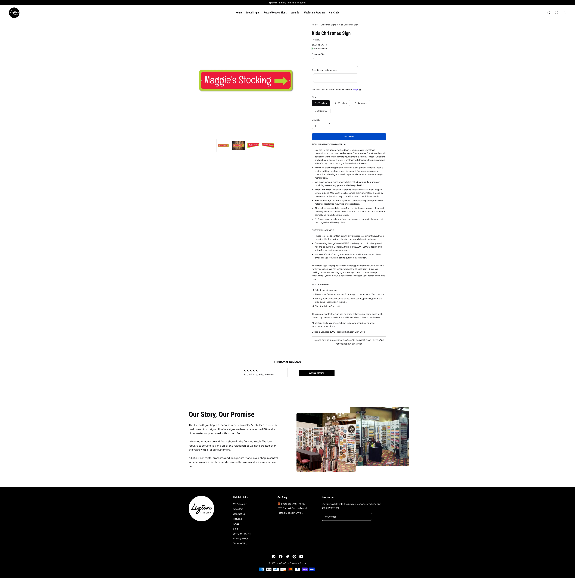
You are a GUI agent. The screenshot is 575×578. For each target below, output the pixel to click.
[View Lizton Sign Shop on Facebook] (280, 556)
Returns (237, 518)
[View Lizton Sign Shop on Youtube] (301, 556)
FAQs (236, 523)
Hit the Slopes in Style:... (290, 512)
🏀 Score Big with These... (291, 503)
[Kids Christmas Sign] (223, 145)
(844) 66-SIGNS (242, 533)
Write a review (316, 372)
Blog (235, 528)
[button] (549, 13)
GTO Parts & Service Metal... (292, 508)
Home (315, 24)
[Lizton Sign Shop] (14, 12)
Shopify (303, 563)
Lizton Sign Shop (282, 563)
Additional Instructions (324, 70)
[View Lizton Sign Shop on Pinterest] (294, 556)
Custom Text (319, 54)
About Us (238, 508)
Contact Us (239, 513)
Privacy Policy (240, 538)
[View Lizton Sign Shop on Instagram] (273, 556)
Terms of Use (240, 543)
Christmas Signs (328, 24)
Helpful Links (240, 497)
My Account (239, 503)
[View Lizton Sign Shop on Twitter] (287, 556)
